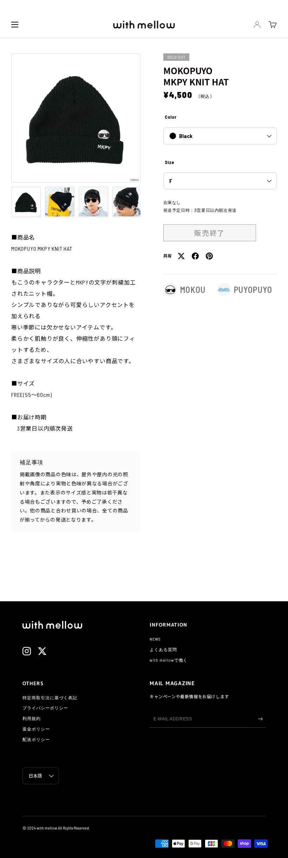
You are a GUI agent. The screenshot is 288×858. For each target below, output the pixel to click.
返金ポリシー (36, 728)
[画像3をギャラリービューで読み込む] (93, 202)
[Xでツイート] (181, 256)
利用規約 (31, 718)
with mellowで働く (169, 659)
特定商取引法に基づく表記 (49, 697)
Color (170, 117)
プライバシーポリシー (45, 707)
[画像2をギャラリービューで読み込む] (59, 202)
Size (169, 162)
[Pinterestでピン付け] (209, 256)
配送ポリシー (36, 739)
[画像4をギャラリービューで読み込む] (127, 202)
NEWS (155, 638)
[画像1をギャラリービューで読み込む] (26, 202)
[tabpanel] (75, 333)
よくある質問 (163, 649)
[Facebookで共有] (195, 256)
